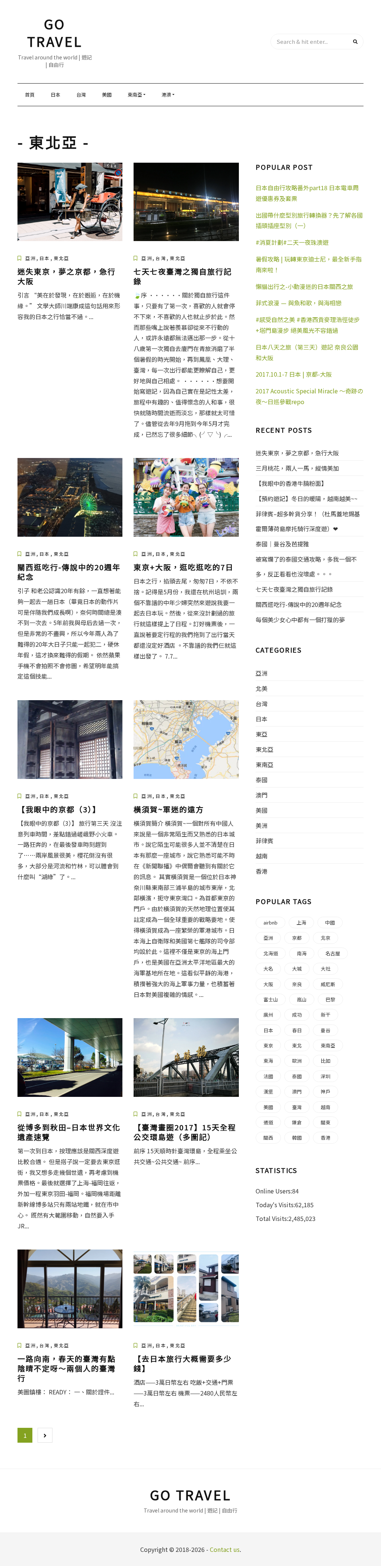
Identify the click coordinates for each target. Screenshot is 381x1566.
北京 (325, 937)
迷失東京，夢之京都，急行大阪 (66, 276)
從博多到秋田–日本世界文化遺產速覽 (69, 1132)
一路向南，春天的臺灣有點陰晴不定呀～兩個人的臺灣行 (66, 1368)
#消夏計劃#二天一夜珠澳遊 (292, 242)
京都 (297, 937)
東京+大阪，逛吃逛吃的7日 (184, 567)
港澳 (166, 94)
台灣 (81, 94)
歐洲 (297, 1060)
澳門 (262, 794)
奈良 (297, 984)
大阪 (268, 984)
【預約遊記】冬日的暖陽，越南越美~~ (307, 498)
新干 (325, 1014)
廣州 (268, 1014)
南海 (302, 953)
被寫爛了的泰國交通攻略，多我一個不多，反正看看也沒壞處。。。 (306, 566)
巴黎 (330, 999)
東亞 (262, 734)
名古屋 (333, 953)
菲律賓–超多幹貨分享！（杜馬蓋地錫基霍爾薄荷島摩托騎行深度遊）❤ (308, 521)
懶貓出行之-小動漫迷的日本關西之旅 (304, 286)
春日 (297, 1030)
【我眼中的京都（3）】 (58, 809)
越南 (262, 855)
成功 (297, 1014)
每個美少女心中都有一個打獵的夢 (300, 619)
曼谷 (325, 1030)
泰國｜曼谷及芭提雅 (282, 543)
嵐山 (302, 999)
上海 (301, 922)
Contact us (225, 1549)
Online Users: (274, 1190)
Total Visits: (272, 1218)
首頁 (30, 94)
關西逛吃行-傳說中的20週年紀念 (69, 572)
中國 (330, 922)
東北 (297, 1045)
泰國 (262, 779)
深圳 (325, 1076)
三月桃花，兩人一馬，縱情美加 (297, 468)
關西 (268, 1137)
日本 (55, 94)
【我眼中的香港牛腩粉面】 (291, 483)
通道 (268, 1122)
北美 (262, 688)
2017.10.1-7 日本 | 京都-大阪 (294, 374)
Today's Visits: (275, 1204)
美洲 (262, 825)
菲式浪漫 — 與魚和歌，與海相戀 (299, 302)
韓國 (297, 1137)
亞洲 (30, 258)
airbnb (270, 922)
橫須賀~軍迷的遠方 (169, 809)
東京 (268, 1045)
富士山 (270, 999)
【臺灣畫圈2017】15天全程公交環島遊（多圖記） (185, 1132)
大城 (297, 968)
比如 (325, 1060)
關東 (325, 1122)
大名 (268, 968)
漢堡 (268, 1091)
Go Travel (55, 32)
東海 (268, 1060)
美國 (107, 94)
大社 (325, 968)
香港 (262, 871)
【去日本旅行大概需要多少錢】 (183, 1363)
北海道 (270, 953)
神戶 (325, 1091)
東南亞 (135, 94)
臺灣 (297, 1107)
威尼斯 (328, 984)
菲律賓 (264, 840)
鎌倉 (297, 1122)
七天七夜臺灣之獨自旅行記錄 (183, 276)
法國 (268, 1076)
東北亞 (62, 258)
